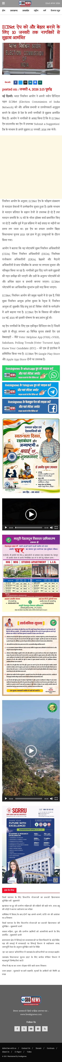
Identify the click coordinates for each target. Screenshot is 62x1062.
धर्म (44, 10)
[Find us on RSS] (45, 1028)
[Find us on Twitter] (24, 1028)
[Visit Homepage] (25, 4)
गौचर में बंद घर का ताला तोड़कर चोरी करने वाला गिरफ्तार (24, 966)
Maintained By (12, 1056)
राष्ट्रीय (36, 10)
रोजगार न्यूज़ (55, 10)
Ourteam (50, 1048)
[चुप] (51, 527)
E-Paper (18, 1052)
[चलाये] (5, 527)
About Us (5, 1052)
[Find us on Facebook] (17, 1028)
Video (29, 1052)
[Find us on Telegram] (38, 1028)
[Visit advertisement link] (31, 21)
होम (3, 10)
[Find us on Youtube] (31, 1028)
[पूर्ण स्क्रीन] (56, 527)
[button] (31, 514)
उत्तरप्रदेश (25, 10)
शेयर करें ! (8, 82)
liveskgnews (22, 1056)
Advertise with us (9, 1048)
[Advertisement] (31, 167)
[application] (31, 514)
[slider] (28, 527)
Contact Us (26, 1048)
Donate (39, 1048)
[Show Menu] (3, 3)
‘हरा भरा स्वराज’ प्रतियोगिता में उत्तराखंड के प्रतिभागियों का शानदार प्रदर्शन (30, 952)
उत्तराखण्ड (13, 10)
